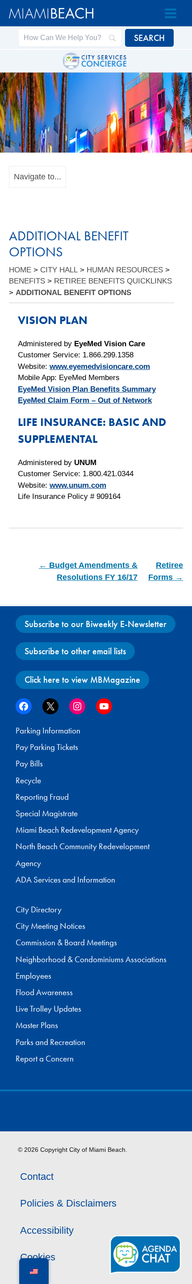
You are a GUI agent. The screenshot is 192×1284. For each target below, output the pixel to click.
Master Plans (37, 1025)
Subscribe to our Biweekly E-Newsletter (96, 624)
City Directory (39, 910)
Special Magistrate (47, 813)
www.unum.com (78, 485)
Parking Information (48, 731)
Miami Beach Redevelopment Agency (77, 830)
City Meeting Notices (50, 926)
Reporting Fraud (42, 797)
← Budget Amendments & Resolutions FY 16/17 (88, 571)
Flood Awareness (44, 992)
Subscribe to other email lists (75, 651)
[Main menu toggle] (170, 13)
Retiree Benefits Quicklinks (113, 281)
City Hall (59, 270)
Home (20, 270)
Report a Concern (45, 1059)
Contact (37, 1176)
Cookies (37, 1257)
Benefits (27, 281)
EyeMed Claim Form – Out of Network (85, 400)
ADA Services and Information (65, 880)
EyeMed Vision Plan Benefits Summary (87, 389)
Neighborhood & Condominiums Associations (91, 959)
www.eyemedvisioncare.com (100, 366)
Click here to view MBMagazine (82, 679)
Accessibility (47, 1230)
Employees (33, 976)
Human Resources (125, 270)
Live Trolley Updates (48, 1009)
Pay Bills (29, 764)
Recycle (28, 781)
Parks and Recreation (50, 1042)
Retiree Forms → (165, 571)
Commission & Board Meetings (66, 943)
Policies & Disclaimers (68, 1203)
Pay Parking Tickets (47, 747)
